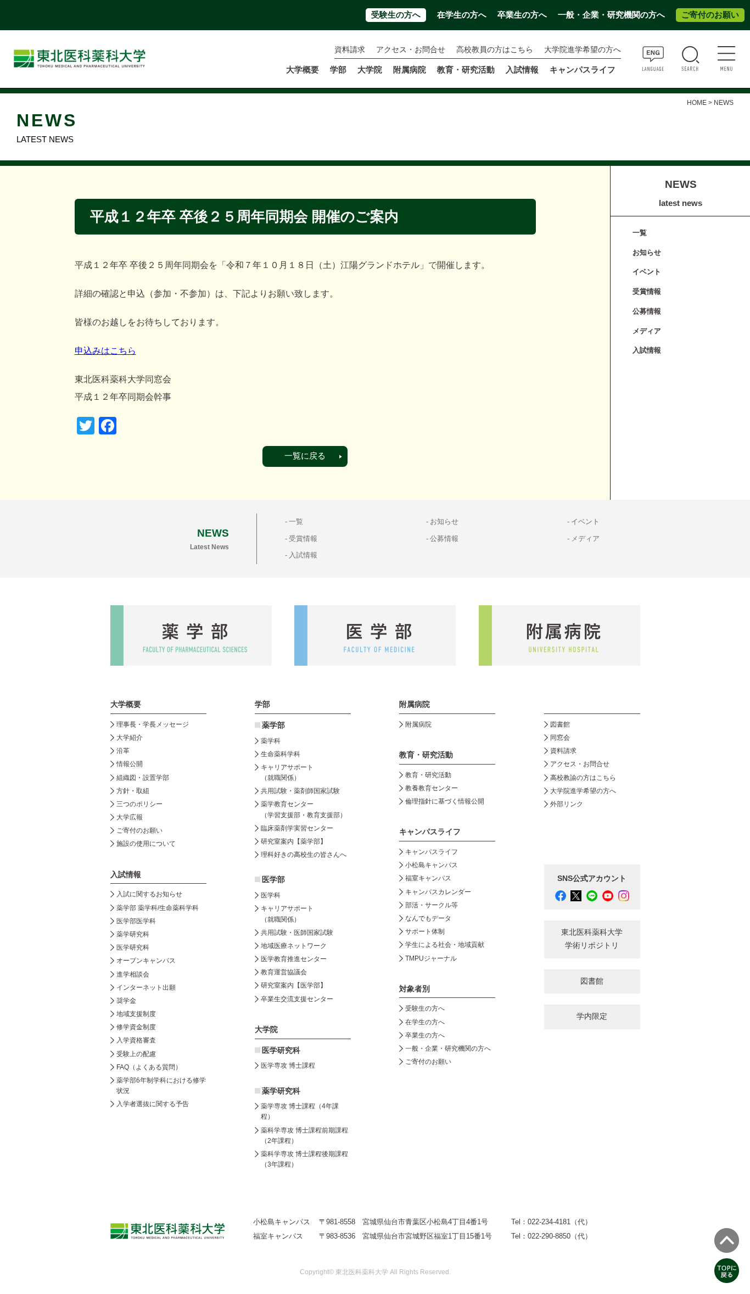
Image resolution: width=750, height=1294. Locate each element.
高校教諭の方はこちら (583, 778)
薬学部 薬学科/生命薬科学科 (157, 908)
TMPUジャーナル (431, 958)
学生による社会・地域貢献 (444, 945)
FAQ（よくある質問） (149, 1067)
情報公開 (129, 764)
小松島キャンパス (431, 865)
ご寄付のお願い (710, 14)
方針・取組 (132, 791)
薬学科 (271, 741)
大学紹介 (129, 737)
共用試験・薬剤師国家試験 (300, 791)
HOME (697, 103)
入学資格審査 (136, 1040)
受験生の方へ (396, 14)
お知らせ (647, 252)
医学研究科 (132, 947)
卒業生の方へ (522, 14)
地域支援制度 (136, 1014)
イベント (647, 271)
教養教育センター (431, 788)
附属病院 (409, 69)
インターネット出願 (146, 987)
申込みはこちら (105, 350)
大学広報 (129, 817)
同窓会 (560, 737)
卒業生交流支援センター (297, 999)
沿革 (123, 751)
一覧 (640, 232)
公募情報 (647, 311)
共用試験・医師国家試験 (297, 932)
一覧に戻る (305, 455)
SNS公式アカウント (591, 878)
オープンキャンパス (146, 960)
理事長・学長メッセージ (152, 724)
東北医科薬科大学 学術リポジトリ (592, 939)
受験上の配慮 (136, 1054)
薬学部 (273, 725)
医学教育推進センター (294, 959)
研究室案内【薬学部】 (294, 841)
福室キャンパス (428, 878)
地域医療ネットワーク (294, 946)
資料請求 (349, 50)
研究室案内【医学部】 (294, 985)
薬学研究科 (132, 934)
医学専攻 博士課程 (288, 1065)
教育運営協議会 (284, 972)
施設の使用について (146, 843)
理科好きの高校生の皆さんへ (303, 854)
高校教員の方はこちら (494, 50)
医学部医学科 (136, 921)
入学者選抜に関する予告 (152, 1104)
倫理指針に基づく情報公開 (444, 801)
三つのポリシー (139, 804)
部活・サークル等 (431, 905)
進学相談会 (132, 974)
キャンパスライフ (431, 852)
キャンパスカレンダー (438, 892)
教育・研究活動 (428, 775)
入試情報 (647, 350)
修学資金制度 (136, 1027)
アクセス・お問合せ (410, 50)
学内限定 (592, 1016)
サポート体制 (425, 931)
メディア (647, 331)
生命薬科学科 (280, 754)
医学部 (273, 879)
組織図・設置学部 (142, 778)
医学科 (271, 895)
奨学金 (126, 1001)
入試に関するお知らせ (149, 894)
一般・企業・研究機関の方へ (611, 14)
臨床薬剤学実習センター (297, 828)
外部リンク (566, 804)
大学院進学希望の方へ (582, 50)
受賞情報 (647, 291)
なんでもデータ (428, 918)
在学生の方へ (461, 14)
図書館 (560, 724)
